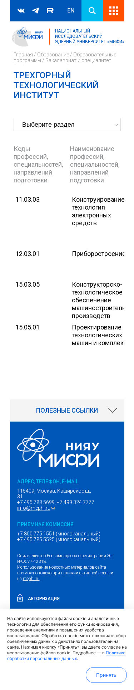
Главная (23, 54)
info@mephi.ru (36, 508)
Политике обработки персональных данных (66, 655)
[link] (67, 410)
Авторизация (44, 598)
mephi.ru (31, 578)
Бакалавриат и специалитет (78, 60)
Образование (53, 54)
